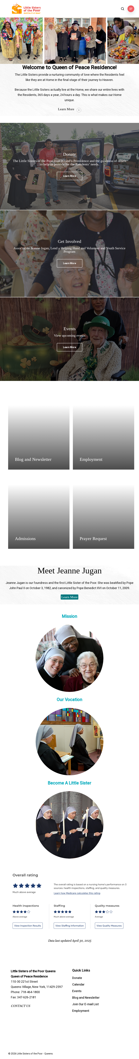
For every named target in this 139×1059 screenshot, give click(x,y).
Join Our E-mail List (85, 1004)
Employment (80, 1011)
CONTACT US (20, 1006)
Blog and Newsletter (86, 997)
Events (77, 991)
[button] (130, 8)
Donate (77, 978)
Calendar (78, 984)
